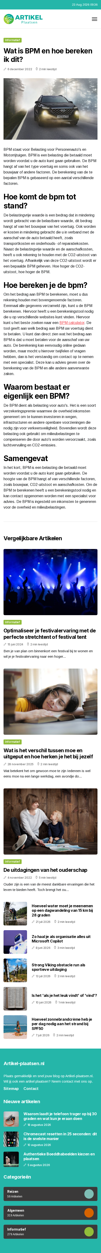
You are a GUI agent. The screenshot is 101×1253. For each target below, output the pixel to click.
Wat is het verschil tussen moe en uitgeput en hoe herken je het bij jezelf (48, 753)
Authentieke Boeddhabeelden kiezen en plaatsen (59, 1156)
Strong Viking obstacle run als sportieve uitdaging (58, 967)
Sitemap (11, 1089)
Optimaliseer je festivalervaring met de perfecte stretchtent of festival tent (50, 633)
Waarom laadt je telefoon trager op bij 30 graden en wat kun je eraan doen (60, 1116)
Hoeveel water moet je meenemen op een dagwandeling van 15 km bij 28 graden (62, 910)
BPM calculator (71, 323)
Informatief (12, 40)
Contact (31, 1089)
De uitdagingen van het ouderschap (45, 870)
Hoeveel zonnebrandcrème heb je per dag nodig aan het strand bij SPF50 (62, 1024)
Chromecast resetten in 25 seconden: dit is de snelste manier (60, 1136)
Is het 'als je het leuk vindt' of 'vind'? (64, 995)
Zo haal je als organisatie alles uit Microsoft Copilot (61, 938)
